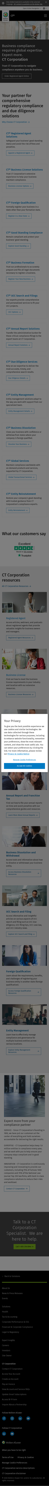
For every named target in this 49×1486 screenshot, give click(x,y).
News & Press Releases (12, 1293)
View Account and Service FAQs (16, 1389)
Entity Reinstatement (16, 510)
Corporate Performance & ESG (15, 1322)
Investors (6, 1350)
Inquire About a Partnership (14, 1404)
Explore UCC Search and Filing (20, 934)
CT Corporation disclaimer (14, 1473)
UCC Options (13, 312)
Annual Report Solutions (18, 345)
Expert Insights (8, 1340)
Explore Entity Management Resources (19, 1051)
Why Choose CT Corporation (14, 122)
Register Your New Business (19, 279)
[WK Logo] (11, 1442)
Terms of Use (8, 1457)
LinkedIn (20, 1418)
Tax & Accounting (9, 1317)
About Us (6, 1288)
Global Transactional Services (20, 477)
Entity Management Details (19, 411)
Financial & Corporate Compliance (17, 1327)
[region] (24, 743)
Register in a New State (17, 216)
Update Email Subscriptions (14, 1394)
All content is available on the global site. (28, 4)
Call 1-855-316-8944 (23, 1247)
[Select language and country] (44, 8)
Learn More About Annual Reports (21, 815)
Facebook (4, 1418)
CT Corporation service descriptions (18, 1468)
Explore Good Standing (17, 246)
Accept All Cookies (24, 766)
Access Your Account (11, 1374)
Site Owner (7, 1355)
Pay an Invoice (8, 1384)
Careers (5, 1345)
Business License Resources (19, 694)
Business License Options (18, 186)
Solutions (12, 1276)
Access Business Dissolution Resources (19, 873)
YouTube (28, 1418)
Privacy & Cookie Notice (18, 754)
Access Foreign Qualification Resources (19, 992)
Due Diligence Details (17, 378)
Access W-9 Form (9, 1399)
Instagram (12, 1418)
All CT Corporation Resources (15, 586)
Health (5, 1311)
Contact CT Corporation (15, 1189)
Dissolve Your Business (17, 444)
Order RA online (16, 76)
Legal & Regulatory (10, 1332)
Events (5, 1298)
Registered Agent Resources (19, 638)
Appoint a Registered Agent (19, 153)
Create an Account (10, 1379)
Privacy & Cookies (26, 1457)
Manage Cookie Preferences (24, 760)
